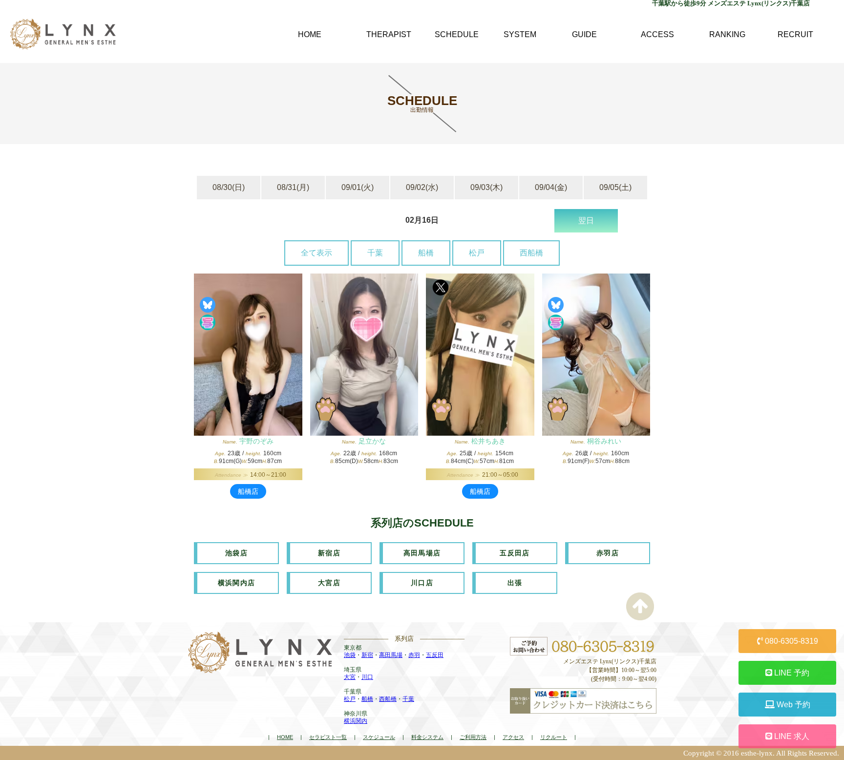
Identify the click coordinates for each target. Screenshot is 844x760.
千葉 (375, 253)
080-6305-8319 (790, 641)
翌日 (586, 220)
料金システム (427, 737)
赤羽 (414, 655)
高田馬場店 (422, 553)
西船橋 (531, 253)
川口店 (422, 583)
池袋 (350, 655)
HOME (285, 737)
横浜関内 (355, 721)
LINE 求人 (790, 736)
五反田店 (515, 553)
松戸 (477, 253)
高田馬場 (390, 655)
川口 (367, 677)
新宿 (367, 655)
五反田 (434, 655)
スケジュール (379, 737)
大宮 (350, 677)
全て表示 (316, 253)
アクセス (513, 737)
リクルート (553, 737)
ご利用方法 (473, 737)
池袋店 (236, 553)
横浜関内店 (236, 583)
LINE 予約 (790, 673)
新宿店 (329, 553)
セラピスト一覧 (328, 737)
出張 (515, 583)
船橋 (426, 253)
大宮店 (329, 583)
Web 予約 (792, 704)
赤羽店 (607, 553)
